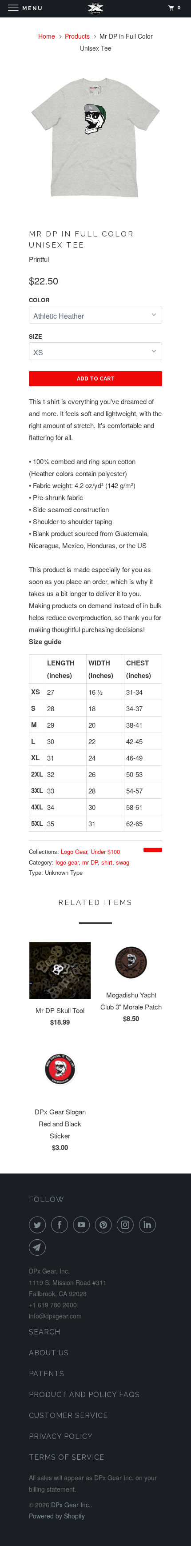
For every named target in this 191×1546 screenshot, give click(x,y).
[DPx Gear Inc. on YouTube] (83, 1224)
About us (49, 1353)
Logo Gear (74, 851)
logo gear (67, 862)
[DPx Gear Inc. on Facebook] (61, 1224)
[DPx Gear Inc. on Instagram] (127, 1224)
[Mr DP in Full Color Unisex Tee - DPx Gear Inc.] (95, 136)
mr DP (90, 862)
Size (35, 336)
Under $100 (105, 851)
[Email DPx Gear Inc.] (39, 1247)
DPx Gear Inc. (71, 1504)
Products (77, 36)
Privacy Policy (61, 1436)
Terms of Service (66, 1457)
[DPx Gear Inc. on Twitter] (39, 1224)
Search (44, 1332)
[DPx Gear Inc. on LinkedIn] (149, 1224)
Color (39, 300)
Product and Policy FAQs (84, 1394)
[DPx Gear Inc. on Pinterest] (105, 1224)
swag (122, 862)
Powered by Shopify (57, 1515)
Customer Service (68, 1415)
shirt (106, 862)
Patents (46, 1374)
